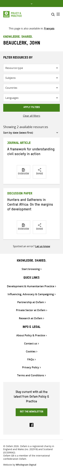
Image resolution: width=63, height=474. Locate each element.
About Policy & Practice (30, 335)
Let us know (42, 246)
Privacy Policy (30, 367)
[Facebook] (31, 425)
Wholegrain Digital (26, 464)
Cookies (31, 351)
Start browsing (31, 269)
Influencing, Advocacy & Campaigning (31, 294)
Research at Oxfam (30, 318)
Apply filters (31, 107)
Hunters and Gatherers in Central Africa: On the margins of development (30, 205)
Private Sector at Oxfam (30, 310)
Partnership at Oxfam (30, 302)
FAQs (30, 359)
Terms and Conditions (30, 375)
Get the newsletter (31, 412)
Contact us (30, 343)
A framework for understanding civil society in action (31, 152)
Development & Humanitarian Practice (30, 286)
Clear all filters (31, 116)
